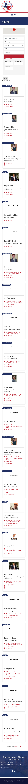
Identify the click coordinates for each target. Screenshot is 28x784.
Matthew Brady (9, 298)
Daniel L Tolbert (10, 241)
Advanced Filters (9, 59)
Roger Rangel (9, 186)
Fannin (5, 78)
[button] (14, 30)
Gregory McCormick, (11, 546)
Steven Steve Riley (10, 609)
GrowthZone (17, 746)
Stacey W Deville (10, 156)
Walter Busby (9, 327)
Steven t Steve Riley (11, 215)
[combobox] (14, 42)
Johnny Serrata (9, 669)
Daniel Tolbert (9, 699)
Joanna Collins (9, 127)
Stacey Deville (9, 450)
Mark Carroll (9, 356)
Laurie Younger (9, 728)
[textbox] (5, 63)
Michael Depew (9, 421)
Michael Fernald (10, 484)
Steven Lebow (9, 515)
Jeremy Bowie (9, 99)
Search (15, 56)
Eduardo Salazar (10, 638)
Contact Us (7, 767)
